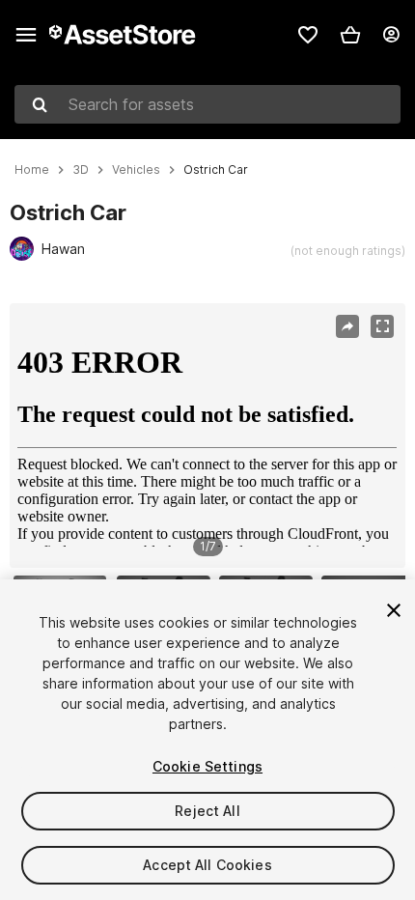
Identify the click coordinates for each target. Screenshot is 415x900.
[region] (207, 435)
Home (31, 170)
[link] (307, 34)
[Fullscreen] (382, 326)
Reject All (207, 810)
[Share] (347, 326)
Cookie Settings (207, 766)
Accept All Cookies (207, 865)
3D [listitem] (80, 170)
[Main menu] (26, 34)
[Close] (393, 610)
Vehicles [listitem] (136, 170)
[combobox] (207, 104)
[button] (350, 34)
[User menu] (391, 34)
